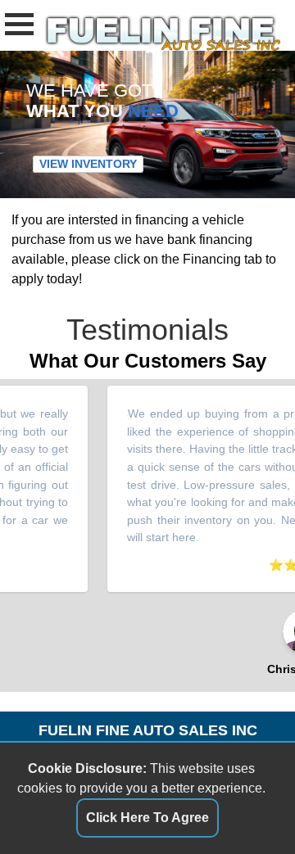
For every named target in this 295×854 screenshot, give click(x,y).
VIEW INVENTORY (88, 164)
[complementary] (246, 805)
